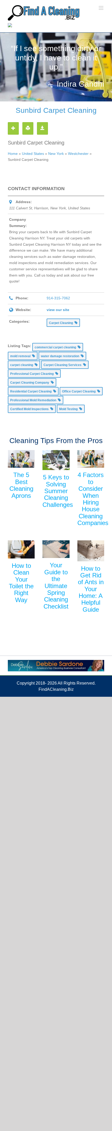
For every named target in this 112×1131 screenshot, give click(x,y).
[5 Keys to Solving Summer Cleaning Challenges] (55, 460)
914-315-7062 (58, 298)
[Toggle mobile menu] (101, 8)
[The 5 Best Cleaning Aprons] (21, 459)
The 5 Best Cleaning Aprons (21, 485)
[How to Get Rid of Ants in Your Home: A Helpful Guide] (90, 550)
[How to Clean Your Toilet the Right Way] (21, 549)
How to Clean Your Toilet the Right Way (21, 582)
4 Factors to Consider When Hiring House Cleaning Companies (92, 498)
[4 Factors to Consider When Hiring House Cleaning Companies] (90, 459)
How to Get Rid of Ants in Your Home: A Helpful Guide (91, 589)
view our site (58, 310)
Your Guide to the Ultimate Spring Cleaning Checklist (56, 586)
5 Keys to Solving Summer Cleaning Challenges (57, 491)
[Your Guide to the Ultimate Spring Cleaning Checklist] (55, 549)
